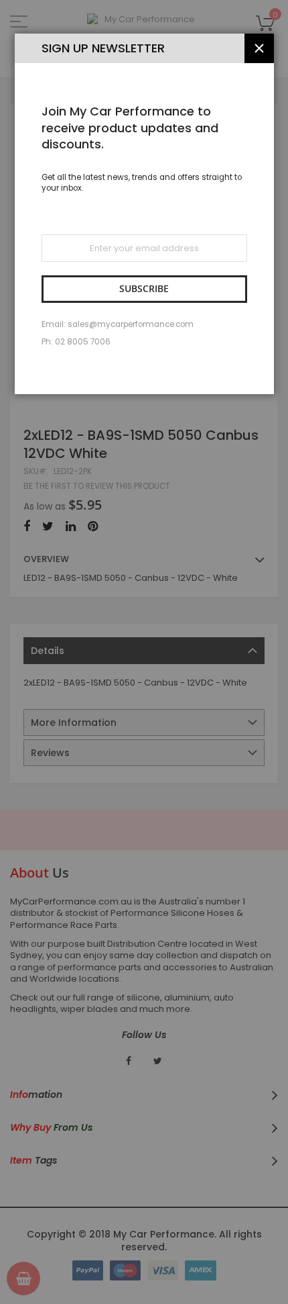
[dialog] (144, 652)
